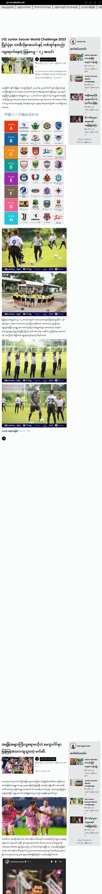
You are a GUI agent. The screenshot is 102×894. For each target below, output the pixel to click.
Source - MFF (24, 431)
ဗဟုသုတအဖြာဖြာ (88, 7)
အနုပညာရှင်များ (8, 7)
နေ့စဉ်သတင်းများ (24, 7)
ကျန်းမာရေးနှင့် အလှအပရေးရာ (66, 7)
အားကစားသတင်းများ (42, 7)
